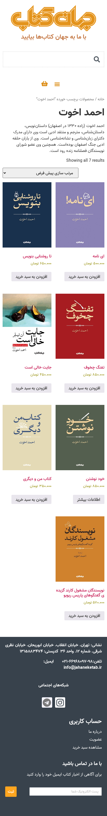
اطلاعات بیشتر (88, 499)
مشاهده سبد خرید (87, 747)
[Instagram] (60, 702)
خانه (101, 99)
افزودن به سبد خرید (84, 276)
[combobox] (53, 59)
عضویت (95, 739)
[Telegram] (47, 702)
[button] (57, 84)
